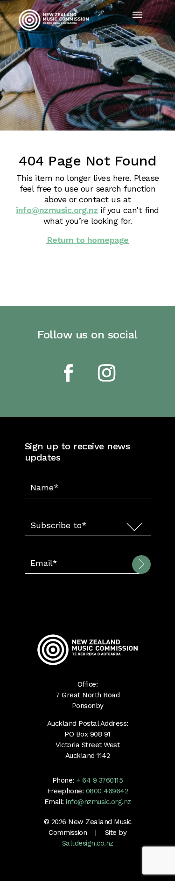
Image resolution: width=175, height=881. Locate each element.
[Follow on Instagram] (107, 373)
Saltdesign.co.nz (87, 843)
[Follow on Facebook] (68, 373)
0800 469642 (107, 791)
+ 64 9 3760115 (98, 780)
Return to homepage (88, 240)
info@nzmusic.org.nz (57, 210)
